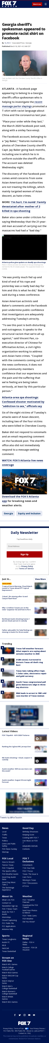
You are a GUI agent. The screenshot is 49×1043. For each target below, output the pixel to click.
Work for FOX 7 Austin (8, 913)
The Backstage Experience (8, 888)
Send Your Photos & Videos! (29, 911)
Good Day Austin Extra (9, 878)
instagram (24, 1015)
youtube (29, 1015)
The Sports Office (9, 871)
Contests (26, 849)
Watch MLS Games (10, 1002)
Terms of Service (26, 568)
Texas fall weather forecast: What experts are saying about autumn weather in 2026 (31, 651)
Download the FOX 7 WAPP (30, 906)
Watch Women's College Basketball (9, 992)
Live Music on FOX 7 (30, 841)
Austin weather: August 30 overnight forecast (16, 781)
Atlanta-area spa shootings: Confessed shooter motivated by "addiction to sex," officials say (23, 402)
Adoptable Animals (30, 846)
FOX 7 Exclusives (28, 860)
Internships (6, 917)
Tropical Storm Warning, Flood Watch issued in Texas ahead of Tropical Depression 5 (17, 588)
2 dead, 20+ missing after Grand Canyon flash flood (15, 597)
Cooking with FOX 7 (30, 837)
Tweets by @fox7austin (11, 817)
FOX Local (7, 858)
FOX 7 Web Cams (29, 915)
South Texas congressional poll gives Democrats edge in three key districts (31, 684)
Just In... (6, 579)
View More (40, 579)
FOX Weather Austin (10, 874)
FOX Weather (27, 918)
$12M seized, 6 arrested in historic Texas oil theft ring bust (29, 662)
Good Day (28, 828)
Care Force (26, 877)
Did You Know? (28, 921)
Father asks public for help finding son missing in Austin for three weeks (17, 631)
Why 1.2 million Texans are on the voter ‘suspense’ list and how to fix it (16, 609)
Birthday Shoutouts (30, 831)
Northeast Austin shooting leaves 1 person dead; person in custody (16, 620)
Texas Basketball (9, 951)
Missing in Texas (29, 880)
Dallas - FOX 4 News (28, 943)
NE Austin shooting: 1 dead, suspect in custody (17, 759)
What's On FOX (8, 900)
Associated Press (18, 43)
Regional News (27, 937)
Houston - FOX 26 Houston (29, 948)
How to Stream (8, 862)
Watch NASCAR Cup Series (10, 976)
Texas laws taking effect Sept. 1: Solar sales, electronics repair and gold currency (31, 673)
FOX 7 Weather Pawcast (28, 901)
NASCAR (5, 948)
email (34, 1015)
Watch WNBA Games (7, 997)
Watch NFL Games (9, 964)
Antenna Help (7, 929)
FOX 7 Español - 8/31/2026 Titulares (15, 735)
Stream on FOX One (8, 959)
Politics (5, 840)
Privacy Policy (27, 566)
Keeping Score (28, 834)
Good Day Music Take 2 (9, 883)
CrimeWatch (27, 865)
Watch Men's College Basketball (9, 987)
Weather (27, 896)
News (5, 828)
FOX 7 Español (8, 868)
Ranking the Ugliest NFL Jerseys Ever (16, 746)
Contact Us (6, 903)
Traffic (4, 834)
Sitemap (5, 852)
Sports (5, 935)
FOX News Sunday (9, 849)
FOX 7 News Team (9, 909)
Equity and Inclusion (29, 513)
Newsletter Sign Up (10, 906)
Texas (4, 837)
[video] (40, 737)
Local (4, 831)
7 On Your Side (28, 868)
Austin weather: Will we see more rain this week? (17, 770)
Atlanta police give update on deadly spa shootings (24, 262)
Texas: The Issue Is (30, 874)
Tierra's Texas (7, 865)
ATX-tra (25, 886)
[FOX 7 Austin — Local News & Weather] (9, 4)
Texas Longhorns (9, 939)
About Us (7, 896)
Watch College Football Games (8, 968)
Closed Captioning (9, 920)
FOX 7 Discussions (30, 883)
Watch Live (37, 4)
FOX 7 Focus (27, 871)
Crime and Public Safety (9, 844)
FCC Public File (8, 923)
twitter (20, 1015)
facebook (15, 1015)
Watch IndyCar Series (8, 982)
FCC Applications (9, 926)
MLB (4, 945)
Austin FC (6, 942)
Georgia (29, 43)
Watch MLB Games (10, 972)
